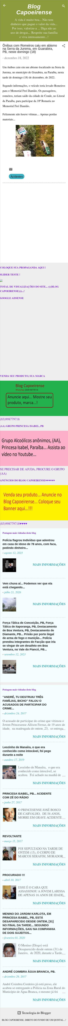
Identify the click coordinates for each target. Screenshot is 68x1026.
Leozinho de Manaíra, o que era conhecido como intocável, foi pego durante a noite (27, 751)
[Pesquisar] (63, 6)
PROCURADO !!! (14, 875)
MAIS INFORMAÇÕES (49, 564)
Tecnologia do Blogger (36, 1013)
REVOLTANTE (12, 836)
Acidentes (16, 176)
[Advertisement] (34, 223)
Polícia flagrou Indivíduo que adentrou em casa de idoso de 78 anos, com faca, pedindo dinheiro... (29, 544)
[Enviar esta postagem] (11, 170)
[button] (63, 46)
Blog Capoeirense (34, 9)
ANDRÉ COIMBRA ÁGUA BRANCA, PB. (29, 971)
